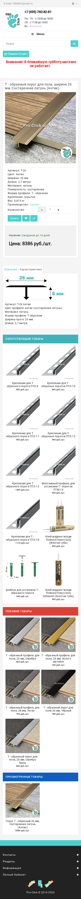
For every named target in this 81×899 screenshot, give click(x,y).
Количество (16, 209)
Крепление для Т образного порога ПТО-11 (22, 435)
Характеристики (31, 269)
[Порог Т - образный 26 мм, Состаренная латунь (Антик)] (40, 127)
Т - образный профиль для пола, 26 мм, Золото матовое (58, 658)
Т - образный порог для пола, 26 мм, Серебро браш (23, 759)
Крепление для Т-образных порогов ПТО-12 (58, 435)
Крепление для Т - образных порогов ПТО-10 (58, 385)
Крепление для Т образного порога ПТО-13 (22, 485)
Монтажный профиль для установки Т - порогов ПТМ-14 (58, 486)
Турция (34, 204)
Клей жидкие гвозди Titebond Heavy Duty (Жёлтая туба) (58, 539)
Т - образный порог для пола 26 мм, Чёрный (58, 709)
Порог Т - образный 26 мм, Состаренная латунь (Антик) (23, 824)
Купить (14, 218)
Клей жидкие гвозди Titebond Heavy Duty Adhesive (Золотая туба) (58, 593)
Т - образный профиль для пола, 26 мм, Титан (22, 709)
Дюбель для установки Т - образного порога (22, 591)
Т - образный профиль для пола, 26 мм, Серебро (22, 657)
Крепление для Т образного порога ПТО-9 (22, 385)
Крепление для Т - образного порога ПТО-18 (22, 538)
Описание (10, 269)
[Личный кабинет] (74, 3)
